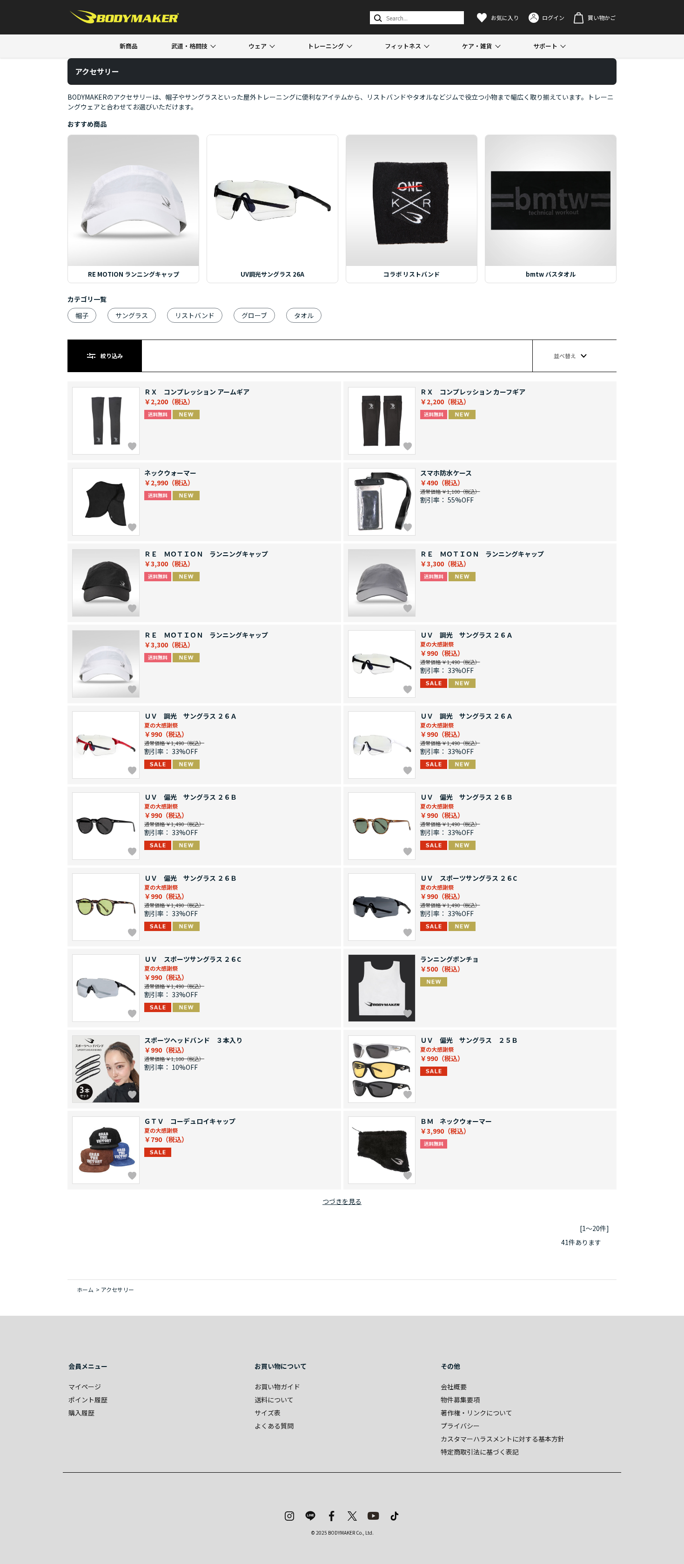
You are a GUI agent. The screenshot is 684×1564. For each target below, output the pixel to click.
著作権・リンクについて (476, 1412)
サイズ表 (268, 1412)
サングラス (131, 315)
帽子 (81, 315)
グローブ (254, 315)
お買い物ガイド (277, 1386)
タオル (304, 315)
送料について (274, 1399)
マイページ (84, 1386)
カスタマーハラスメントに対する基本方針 (502, 1438)
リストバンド (195, 315)
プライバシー (460, 1425)
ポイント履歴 (87, 1399)
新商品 (129, 45)
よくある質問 (274, 1425)
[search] (377, 17)
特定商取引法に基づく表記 (480, 1451)
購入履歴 (81, 1412)
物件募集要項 (460, 1399)
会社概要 (454, 1386)
